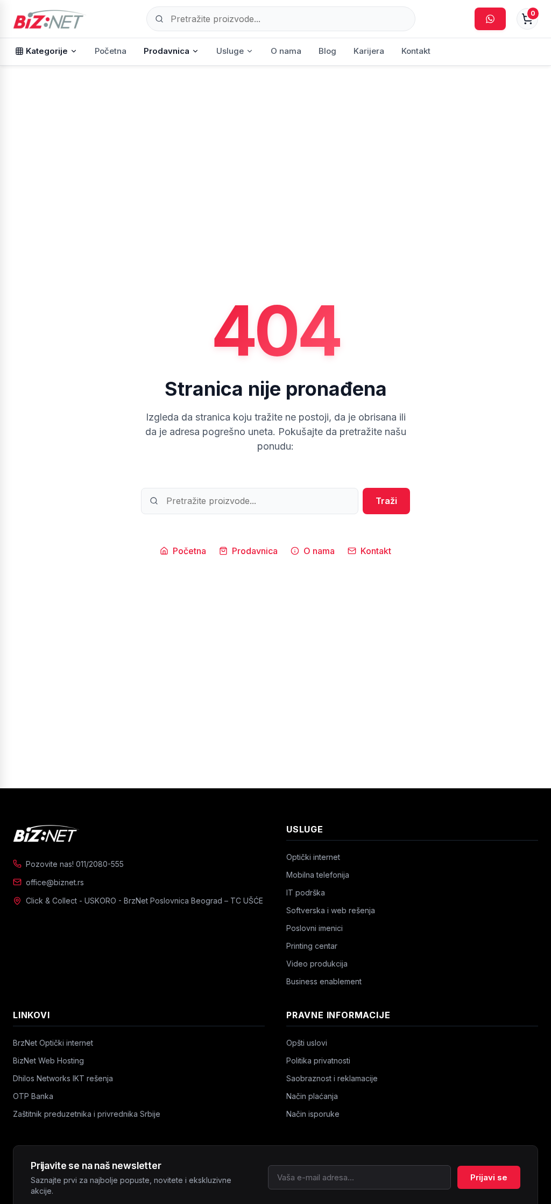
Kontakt (415, 51)
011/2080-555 (100, 864)
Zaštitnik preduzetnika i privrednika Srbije (86, 1113)
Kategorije (47, 51)
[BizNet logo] (139, 833)
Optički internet (313, 857)
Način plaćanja (312, 1096)
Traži (386, 500)
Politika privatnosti (318, 1060)
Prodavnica (166, 51)
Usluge (230, 51)
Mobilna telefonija (317, 874)
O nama (286, 51)
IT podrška (305, 892)
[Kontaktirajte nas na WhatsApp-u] (490, 19)
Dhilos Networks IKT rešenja (63, 1078)
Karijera (369, 51)
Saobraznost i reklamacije (332, 1078)
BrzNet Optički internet (53, 1042)
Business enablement (324, 981)
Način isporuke (313, 1113)
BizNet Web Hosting (48, 1060)
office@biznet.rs (55, 882)
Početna (110, 51)
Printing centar (311, 945)
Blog (327, 51)
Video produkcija (317, 963)
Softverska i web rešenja (330, 910)
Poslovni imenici (314, 928)
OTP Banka (33, 1096)
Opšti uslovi (306, 1042)
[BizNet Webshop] (50, 19)
